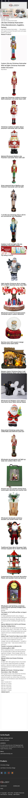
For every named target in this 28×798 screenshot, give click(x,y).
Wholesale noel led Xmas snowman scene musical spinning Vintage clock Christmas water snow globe (13, 607)
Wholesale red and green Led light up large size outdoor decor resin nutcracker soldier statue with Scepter (13, 460)
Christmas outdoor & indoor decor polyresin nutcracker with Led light (12, 127)
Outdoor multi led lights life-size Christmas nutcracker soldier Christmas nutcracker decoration (11, 245)
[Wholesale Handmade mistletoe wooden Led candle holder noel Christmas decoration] (14, 503)
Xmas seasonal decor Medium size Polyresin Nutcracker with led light (12, 186)
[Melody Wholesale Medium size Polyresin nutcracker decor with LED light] (14, 141)
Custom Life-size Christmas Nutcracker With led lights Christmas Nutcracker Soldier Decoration (13, 65)
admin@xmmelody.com (6, 753)
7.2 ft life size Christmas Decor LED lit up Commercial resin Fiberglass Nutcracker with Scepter (13, 216)
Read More (4, 69)
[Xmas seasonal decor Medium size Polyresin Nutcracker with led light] (14, 171)
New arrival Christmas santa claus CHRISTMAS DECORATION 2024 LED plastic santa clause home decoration (13, 431)
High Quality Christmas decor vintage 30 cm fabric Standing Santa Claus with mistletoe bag (14, 285)
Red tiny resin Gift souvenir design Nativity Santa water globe (12, 342)
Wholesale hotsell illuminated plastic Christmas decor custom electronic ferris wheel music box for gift (13, 314)
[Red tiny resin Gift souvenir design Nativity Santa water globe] (14, 327)
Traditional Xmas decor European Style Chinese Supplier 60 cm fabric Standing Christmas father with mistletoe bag (14, 548)
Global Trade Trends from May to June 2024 (13, 636)
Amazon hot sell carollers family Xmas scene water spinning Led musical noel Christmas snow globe (14, 490)
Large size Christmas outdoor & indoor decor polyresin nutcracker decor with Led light (13, 99)
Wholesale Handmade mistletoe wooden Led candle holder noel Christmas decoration (11, 519)
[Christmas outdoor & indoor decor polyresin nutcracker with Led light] (14, 112)
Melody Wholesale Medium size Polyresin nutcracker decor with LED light (13, 157)
